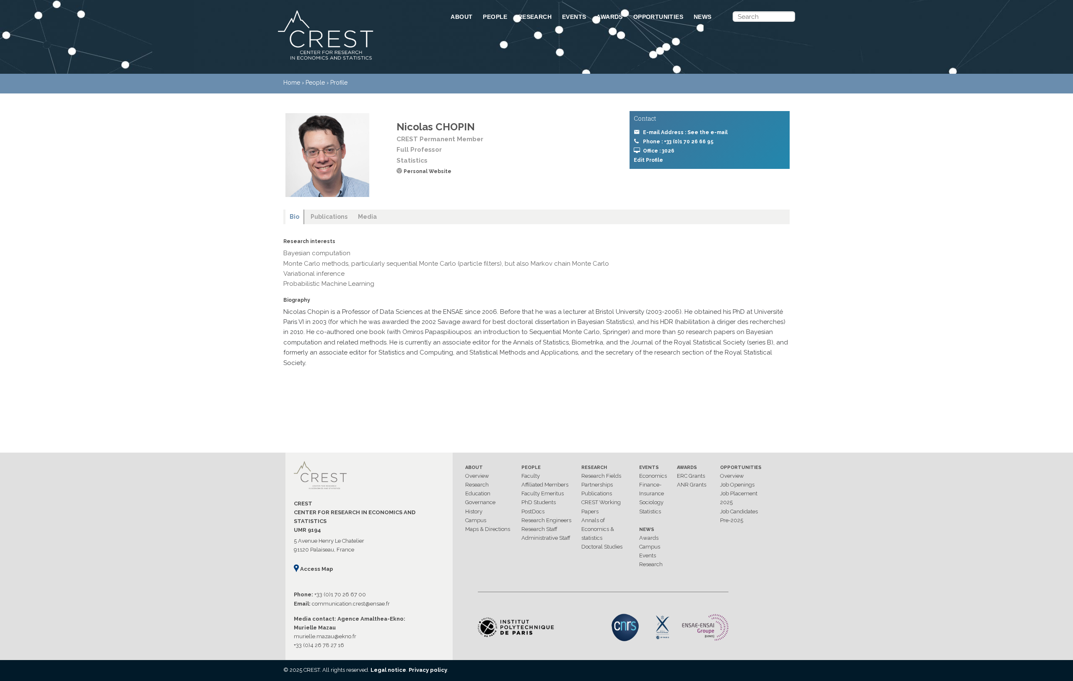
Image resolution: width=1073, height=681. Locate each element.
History (473, 511)
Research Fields (601, 476)
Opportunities (658, 16)
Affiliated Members (544, 485)
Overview (477, 476)
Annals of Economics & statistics (597, 529)
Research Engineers (546, 520)
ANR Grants (691, 485)
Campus (475, 520)
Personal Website (427, 171)
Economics (653, 476)
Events (574, 16)
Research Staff (539, 529)
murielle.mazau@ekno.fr (325, 636)
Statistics (650, 511)
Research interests (309, 241)
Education (477, 493)
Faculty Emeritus (542, 493)
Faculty (530, 476)
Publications (596, 493)
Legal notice (388, 670)
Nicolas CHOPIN (436, 127)
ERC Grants (691, 476)
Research (535, 16)
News (703, 16)
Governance (480, 502)
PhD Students (538, 502)
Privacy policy (428, 670)
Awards (609, 16)
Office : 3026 (658, 151)
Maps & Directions (487, 529)
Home (291, 82)
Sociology (651, 502)
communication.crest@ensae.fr (351, 604)
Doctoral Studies (601, 547)
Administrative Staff (545, 538)
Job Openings (737, 485)
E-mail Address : (685, 132)
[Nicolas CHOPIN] (327, 155)
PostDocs (532, 511)
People (495, 16)
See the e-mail (707, 132)
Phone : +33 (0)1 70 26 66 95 (678, 142)
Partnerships (597, 485)
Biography (296, 300)
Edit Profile (648, 160)
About (461, 16)
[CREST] (353, 60)
